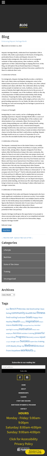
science (36, 337)
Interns (9, 325)
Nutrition (7, 257)
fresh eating (11, 317)
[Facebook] (20, 377)
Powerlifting (10, 337)
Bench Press (16, 308)
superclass (34, 341)
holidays (23, 322)
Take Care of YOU (26, 238)
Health (16, 321)
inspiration (32, 321)
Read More (6, 230)
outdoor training (28, 333)
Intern (41, 322)
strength (8, 341)
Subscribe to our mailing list (23, 362)
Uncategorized (10, 278)
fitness (41, 313)
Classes (23, 397)
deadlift (28, 313)
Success (25, 341)
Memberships (23, 393)
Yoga (34, 351)
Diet (34, 313)
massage (25, 325)
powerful (39, 333)
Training (7, 271)
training (41, 341)
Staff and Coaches (24, 401)
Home (24, 385)
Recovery (30, 337)
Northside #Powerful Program (23, 405)
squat (42, 336)
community (18, 313)
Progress (21, 337)
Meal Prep (31, 325)
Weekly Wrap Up (17, 346)
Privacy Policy (23, 444)
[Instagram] (27, 377)
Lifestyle (7, 250)
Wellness (30, 346)
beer (7, 309)
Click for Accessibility (23, 439)
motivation (25, 329)
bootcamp (34, 309)
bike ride (25, 309)
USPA (8, 346)
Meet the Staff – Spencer (11, 238)
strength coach (15, 342)
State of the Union (11, 264)
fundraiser (21, 317)
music (34, 330)
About (23, 389)
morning (15, 330)
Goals (29, 317)
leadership (17, 325)
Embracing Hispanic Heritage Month (14, 41)
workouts (27, 350)
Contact (23, 409)
